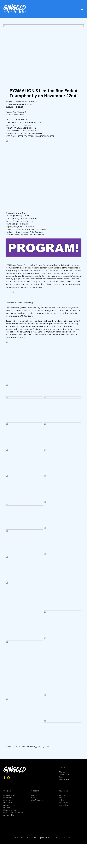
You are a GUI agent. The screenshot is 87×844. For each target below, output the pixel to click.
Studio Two (68, 838)
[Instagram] (8, 777)
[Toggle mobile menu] (82, 9)
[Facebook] (4, 777)
